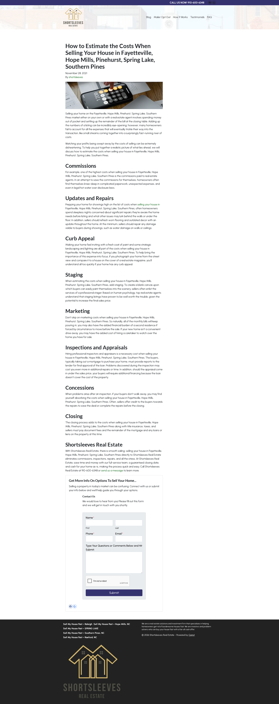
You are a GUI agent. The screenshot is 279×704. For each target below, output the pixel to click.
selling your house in (148, 204)
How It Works (180, 17)
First (88, 528)
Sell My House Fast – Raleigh (77, 624)
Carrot (192, 635)
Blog (148, 17)
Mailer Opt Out (162, 17)
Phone (90, 533)
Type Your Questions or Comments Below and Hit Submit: (114, 547)
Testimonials (197, 17)
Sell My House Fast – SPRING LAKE (80, 628)
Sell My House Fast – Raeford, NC (80, 637)
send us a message (112, 470)
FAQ (209, 17)
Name (90, 517)
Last (117, 528)
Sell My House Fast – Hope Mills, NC (112, 624)
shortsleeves (76, 77)
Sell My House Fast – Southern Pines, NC (83, 633)
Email (119, 533)
